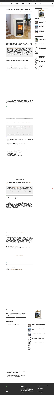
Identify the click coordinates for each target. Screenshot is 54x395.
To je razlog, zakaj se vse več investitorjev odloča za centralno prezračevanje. (42, 66)
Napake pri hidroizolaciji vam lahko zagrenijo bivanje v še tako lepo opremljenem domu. (42, 57)
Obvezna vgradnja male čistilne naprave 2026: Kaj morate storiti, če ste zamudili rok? (42, 39)
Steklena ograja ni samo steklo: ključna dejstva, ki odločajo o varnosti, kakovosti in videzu (42, 61)
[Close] (52, 188)
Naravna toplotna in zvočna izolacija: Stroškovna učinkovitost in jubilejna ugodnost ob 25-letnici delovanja (38, 338)
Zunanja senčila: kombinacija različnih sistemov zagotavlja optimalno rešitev (42, 26)
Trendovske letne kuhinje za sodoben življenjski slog (42, 43)
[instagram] (7, 391)
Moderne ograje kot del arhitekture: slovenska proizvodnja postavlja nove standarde (43, 31)
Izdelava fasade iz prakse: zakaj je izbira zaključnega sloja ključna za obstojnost (43, 48)
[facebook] (6, 391)
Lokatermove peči (28, 126)
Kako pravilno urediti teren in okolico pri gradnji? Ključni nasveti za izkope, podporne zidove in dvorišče (38, 342)
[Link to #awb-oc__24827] (52, 3)
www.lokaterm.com (20, 269)
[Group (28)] (9, 386)
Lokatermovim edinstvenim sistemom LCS (14, 48)
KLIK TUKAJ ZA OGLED (19, 255)
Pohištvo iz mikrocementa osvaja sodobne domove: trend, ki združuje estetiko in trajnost (42, 22)
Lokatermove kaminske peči (16, 187)
